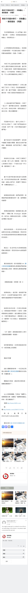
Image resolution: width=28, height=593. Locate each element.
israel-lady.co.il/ (11, 520)
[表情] (21, 546)
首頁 (3, 5)
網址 (4, 557)
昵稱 (4, 550)
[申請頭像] (24, 536)
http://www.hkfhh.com (14, 403)
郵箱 (4, 553)
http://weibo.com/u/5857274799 (13, 409)
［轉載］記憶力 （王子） (8, 461)
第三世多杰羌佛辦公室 (17, 423)
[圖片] (23, 546)
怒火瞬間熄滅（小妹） (19, 461)
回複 (9, 524)
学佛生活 (8, 5)
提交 (7, 561)
